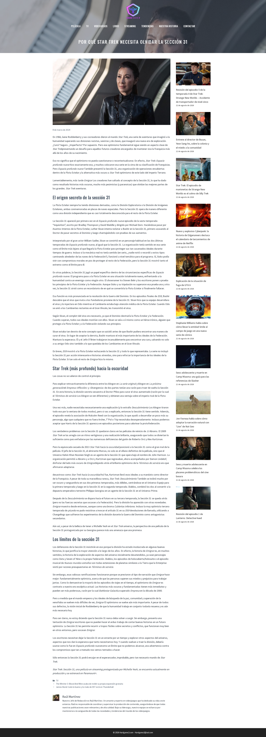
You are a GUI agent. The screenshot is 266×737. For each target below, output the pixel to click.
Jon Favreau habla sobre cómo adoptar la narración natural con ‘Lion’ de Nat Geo (192, 422)
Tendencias (147, 26)
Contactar (189, 26)
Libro (116, 26)
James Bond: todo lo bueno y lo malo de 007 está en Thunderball (84, 687)
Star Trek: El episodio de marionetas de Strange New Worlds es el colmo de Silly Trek (192, 189)
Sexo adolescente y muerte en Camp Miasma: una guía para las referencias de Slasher (192, 376)
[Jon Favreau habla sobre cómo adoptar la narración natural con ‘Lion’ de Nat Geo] (193, 412)
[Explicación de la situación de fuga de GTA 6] (193, 274)
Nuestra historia (168, 26)
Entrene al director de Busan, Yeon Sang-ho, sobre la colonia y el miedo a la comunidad (192, 143)
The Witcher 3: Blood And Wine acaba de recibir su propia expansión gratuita (89, 683)
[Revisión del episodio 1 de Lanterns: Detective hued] (193, 507)
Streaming (130, 26)
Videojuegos (100, 26)
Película (75, 26)
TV (87, 26)
